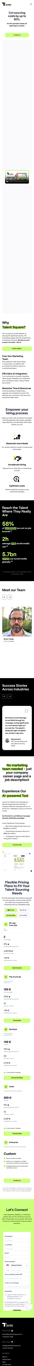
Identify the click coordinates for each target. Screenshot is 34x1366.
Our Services (6, 1364)
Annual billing (23, 915)
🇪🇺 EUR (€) (11, 910)
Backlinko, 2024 (17, 574)
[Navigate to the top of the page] (6, 4)
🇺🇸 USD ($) (23, 910)
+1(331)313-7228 (7, 1337)
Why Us (4, 1357)
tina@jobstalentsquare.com (11, 1345)
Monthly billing (11, 915)
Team (4, 1362)
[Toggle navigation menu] (31, 4)
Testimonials (6, 1359)
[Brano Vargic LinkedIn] (28, 610)
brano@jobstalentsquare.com (12, 1334)
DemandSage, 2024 (24, 572)
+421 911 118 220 (7, 1348)
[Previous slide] (4, 597)
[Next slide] (10, 597)
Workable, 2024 (9, 572)
